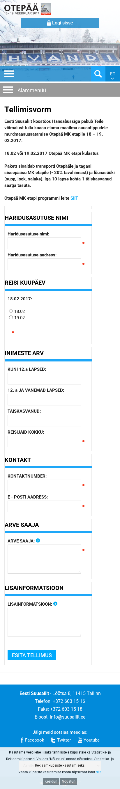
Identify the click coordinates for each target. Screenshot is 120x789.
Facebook (34, 740)
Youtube (92, 740)
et (112, 74)
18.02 (19, 311)
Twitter (64, 740)
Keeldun (51, 781)
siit (98, 772)
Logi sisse (62, 23)
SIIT (74, 198)
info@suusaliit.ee (67, 717)
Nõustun (68, 781)
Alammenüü (31, 90)
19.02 (19, 317)
